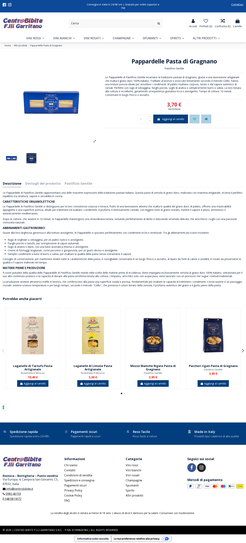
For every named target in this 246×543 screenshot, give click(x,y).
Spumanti (132, 485)
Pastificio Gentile (174, 68)
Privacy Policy (73, 490)
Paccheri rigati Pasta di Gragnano (213, 366)
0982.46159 (13, 494)
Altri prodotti (134, 495)
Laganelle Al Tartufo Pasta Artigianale (32, 367)
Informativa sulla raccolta (93, 538)
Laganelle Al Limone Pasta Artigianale (93, 367)
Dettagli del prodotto (43, 184)
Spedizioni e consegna (79, 480)
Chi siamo (70, 465)
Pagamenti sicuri (75, 485)
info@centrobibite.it (19, 489)
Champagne (134, 480)
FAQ (67, 500)
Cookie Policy (73, 495)
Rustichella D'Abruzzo (33, 373)
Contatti (69, 470)
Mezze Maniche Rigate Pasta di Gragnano (153, 367)
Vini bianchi (133, 470)
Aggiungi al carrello (173, 119)
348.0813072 (12, 499)
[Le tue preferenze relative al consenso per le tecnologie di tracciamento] (3, 407)
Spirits (130, 490)
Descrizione (12, 184)
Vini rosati (132, 475)
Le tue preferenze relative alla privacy (137, 538)
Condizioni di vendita (78, 475)
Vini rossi (132, 465)
